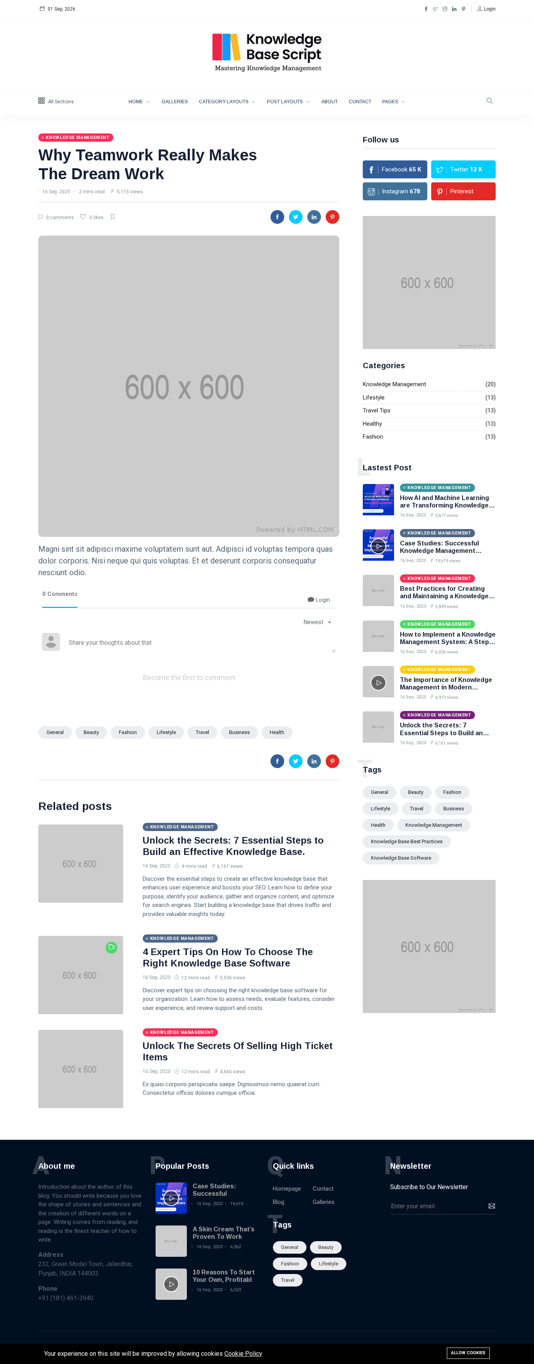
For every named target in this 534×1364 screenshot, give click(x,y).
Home (136, 101)
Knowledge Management (394, 384)
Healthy (372, 423)
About (329, 101)
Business (239, 732)
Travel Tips (377, 410)
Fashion (128, 732)
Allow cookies (468, 1352)
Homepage (287, 1188)
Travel (202, 732)
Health (277, 732)
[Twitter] (435, 9)
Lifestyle (166, 732)
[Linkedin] (454, 9)
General (55, 732)
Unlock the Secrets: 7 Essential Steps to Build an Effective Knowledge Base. (233, 846)
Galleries (174, 101)
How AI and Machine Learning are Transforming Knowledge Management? (444, 505)
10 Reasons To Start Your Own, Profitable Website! (224, 1279)
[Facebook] (426, 9)
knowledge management (433, 825)
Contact (360, 101)
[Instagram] (445, 9)
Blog (278, 1202)
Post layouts (285, 101)
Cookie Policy (243, 1353)
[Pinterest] (463, 9)
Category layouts (224, 101)
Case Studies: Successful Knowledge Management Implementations (439, 550)
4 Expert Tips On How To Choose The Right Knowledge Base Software (228, 957)
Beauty (91, 732)
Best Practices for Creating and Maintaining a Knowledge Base (444, 596)
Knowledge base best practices (407, 841)
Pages (391, 101)
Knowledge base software (401, 858)
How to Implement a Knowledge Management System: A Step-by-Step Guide (448, 642)
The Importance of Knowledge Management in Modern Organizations (446, 687)
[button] (486, 9)
